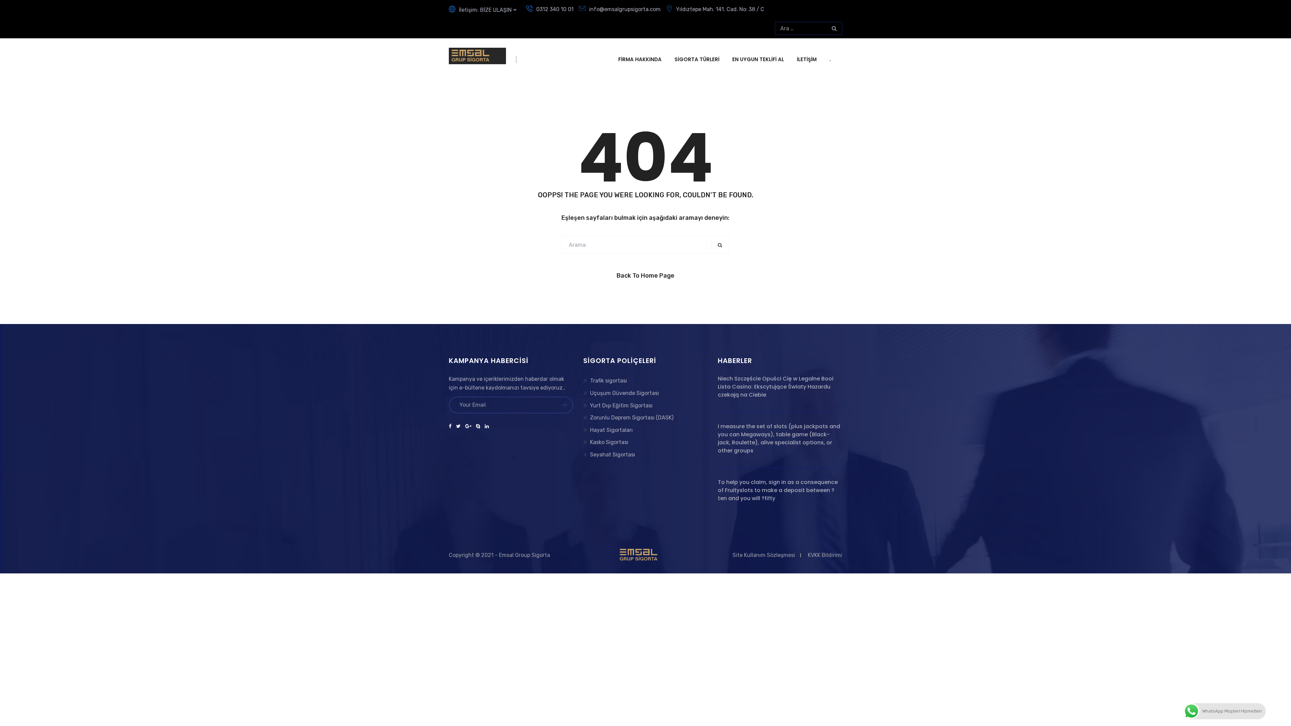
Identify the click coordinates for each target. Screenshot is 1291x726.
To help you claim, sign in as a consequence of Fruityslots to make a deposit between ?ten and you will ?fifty (778, 490)
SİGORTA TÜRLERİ (696, 59)
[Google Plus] (468, 426)
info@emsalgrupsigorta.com (625, 9)
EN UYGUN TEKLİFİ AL (758, 59)
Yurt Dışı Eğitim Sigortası (621, 405)
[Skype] (478, 426)
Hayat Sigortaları (611, 430)
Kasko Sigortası (609, 442)
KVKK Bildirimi (825, 555)
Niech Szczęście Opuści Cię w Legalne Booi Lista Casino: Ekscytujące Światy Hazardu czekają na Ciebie (775, 387)
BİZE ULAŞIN (496, 10)
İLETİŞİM (807, 59)
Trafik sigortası (608, 380)
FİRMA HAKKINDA (640, 59)
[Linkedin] (485, 426)
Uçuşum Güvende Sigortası (624, 393)
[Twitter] (458, 426)
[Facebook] (451, 426)
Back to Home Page (645, 275)
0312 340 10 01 (555, 9)
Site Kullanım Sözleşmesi (764, 555)
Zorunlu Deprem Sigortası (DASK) (631, 417)
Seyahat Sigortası (612, 454)
